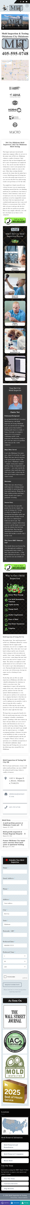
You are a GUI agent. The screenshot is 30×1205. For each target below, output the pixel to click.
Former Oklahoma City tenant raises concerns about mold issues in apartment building (14, 843)
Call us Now (19, 220)
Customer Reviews (11, 1183)
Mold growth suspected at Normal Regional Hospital (13, 834)
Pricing (25, 1202)
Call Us (6, 1202)
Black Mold (8, 1161)
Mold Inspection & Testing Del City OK (14, 761)
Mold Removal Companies (14, 1154)
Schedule (16, 1202)
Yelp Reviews (9, 1188)
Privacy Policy (14, 1197)
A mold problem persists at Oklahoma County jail (13, 825)
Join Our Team (9, 1179)
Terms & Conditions (23, 1197)
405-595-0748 (14, 807)
